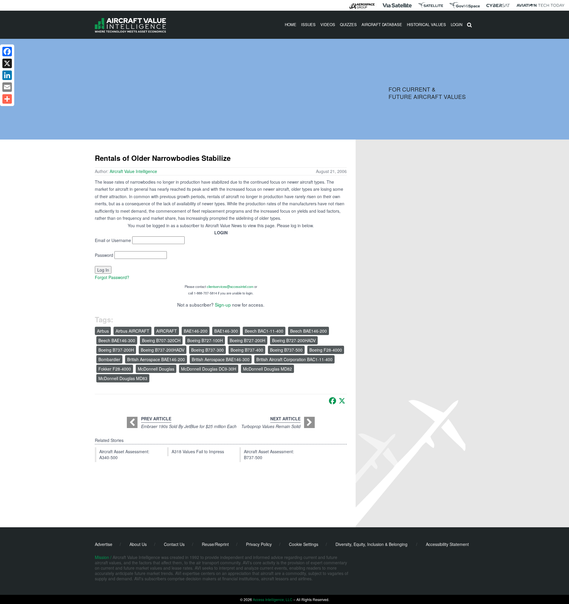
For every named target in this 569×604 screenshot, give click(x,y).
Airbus (103, 331)
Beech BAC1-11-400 (264, 331)
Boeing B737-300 (207, 350)
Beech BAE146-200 (308, 331)
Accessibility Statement (447, 544)
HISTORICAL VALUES (426, 24)
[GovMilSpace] (465, 5)
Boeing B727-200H (247, 340)
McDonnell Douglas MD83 (122, 378)
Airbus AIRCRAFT (132, 331)
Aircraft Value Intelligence (133, 171)
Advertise (103, 544)
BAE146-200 (195, 331)
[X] (342, 400)
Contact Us (174, 544)
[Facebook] (332, 400)
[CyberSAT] (498, 5)
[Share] (7, 99)
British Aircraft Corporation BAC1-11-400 (294, 359)
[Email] (7, 87)
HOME (290, 24)
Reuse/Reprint (215, 544)
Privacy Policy (259, 544)
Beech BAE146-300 (116, 340)
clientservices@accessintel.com (230, 286)
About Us (138, 544)
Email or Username (113, 240)
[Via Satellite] (397, 5)
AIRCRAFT (166, 331)
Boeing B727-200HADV (294, 340)
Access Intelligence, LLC (273, 599)
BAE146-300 (226, 331)
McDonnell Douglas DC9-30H (208, 369)
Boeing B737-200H (116, 350)
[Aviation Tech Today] (541, 5)
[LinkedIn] (7, 75)
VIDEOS (327, 24)
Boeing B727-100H (205, 340)
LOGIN (456, 24)
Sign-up (223, 304)
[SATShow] (430, 5)
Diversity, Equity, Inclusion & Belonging (371, 544)
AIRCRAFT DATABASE (382, 24)
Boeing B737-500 (286, 350)
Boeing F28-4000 (325, 350)
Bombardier (109, 359)
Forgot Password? (112, 277)
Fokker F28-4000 (114, 369)
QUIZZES (348, 24)
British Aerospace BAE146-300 (221, 359)
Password (104, 255)
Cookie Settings (303, 544)
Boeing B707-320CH (161, 340)
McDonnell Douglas (156, 369)
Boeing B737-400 (247, 350)
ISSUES (308, 24)
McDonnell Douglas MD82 (267, 369)
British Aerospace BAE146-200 (156, 359)
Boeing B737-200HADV (162, 350)
